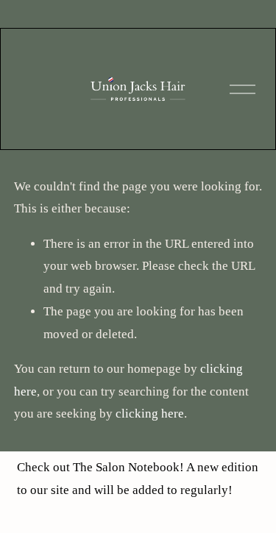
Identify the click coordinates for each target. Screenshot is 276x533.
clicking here (150, 414)
